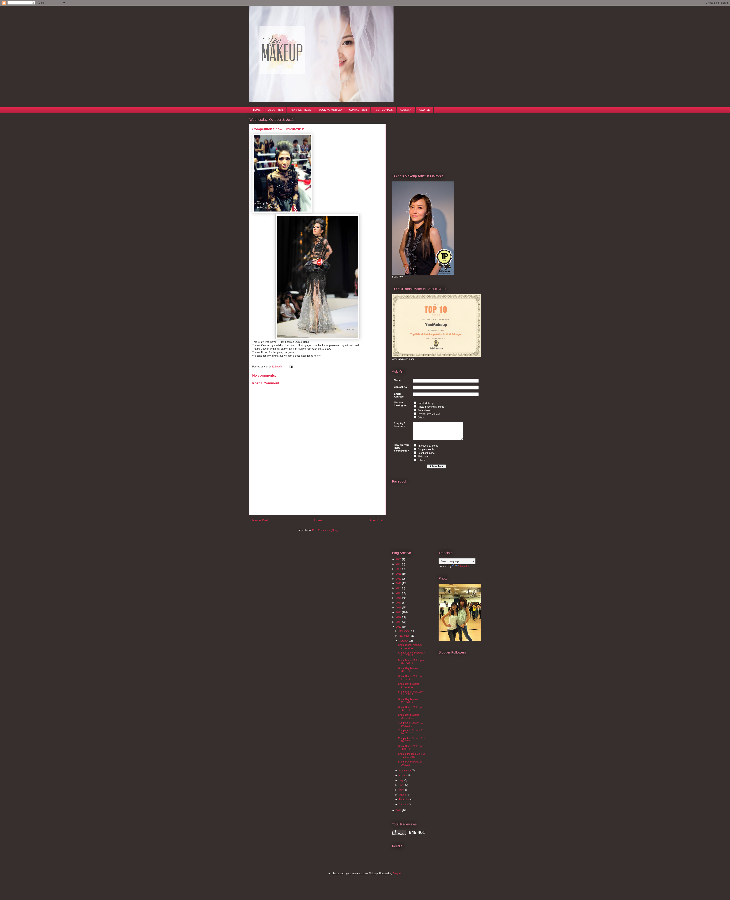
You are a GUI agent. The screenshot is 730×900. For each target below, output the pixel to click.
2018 (399, 597)
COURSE (424, 109)
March (403, 794)
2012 (399, 626)
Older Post (375, 520)
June (402, 785)
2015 (399, 612)
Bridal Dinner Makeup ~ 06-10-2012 (411, 709)
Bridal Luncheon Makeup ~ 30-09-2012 (411, 755)
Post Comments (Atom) (325, 530)
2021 (399, 583)
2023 (399, 573)
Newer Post (260, 520)
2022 (399, 578)
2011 (399, 810)
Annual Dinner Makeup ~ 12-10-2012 (411, 654)
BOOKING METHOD (330, 109)
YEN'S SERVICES (300, 109)
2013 (399, 622)
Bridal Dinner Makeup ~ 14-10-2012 (411, 678)
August (403, 775)
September (405, 770)
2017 (399, 602)
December (405, 631)
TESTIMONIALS (383, 109)
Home (318, 520)
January (404, 804)
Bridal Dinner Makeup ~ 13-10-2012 (411, 693)
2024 (399, 569)
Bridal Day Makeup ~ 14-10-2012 (409, 685)
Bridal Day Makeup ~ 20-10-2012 (409, 670)
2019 (399, 593)
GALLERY (406, 109)
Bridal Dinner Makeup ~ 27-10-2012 (411, 646)
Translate (465, 566)
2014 (399, 617)
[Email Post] (290, 366)
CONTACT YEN (358, 109)
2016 (399, 607)
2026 (399, 559)
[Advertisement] (317, 493)
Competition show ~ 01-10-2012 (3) (411, 724)
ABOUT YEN (275, 109)
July (401, 780)
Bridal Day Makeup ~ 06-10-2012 (409, 716)
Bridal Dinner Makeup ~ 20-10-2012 (411, 662)
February (404, 799)
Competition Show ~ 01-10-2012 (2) (411, 732)
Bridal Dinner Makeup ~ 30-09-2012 (411, 748)
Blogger (397, 873)
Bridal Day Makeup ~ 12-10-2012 (409, 701)
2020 (399, 588)
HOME (257, 109)
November (405, 635)
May (402, 790)
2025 (399, 564)
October (404, 640)
